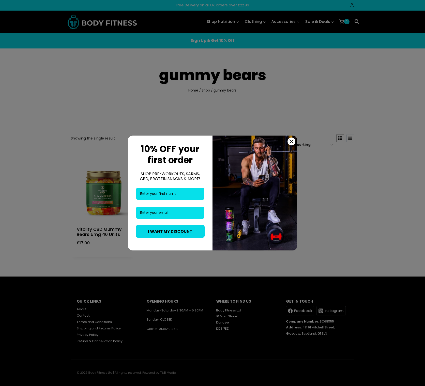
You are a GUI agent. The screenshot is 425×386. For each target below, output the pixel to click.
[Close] (291, 141)
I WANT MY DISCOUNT (170, 231)
